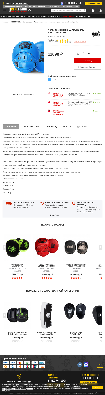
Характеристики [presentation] (30, 127)
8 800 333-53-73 (73, 3)
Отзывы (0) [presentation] (51, 127)
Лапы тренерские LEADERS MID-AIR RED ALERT (47, 265)
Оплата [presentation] (67, 127)
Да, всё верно (54, 6)
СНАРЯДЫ (31, 16)
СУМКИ (51, 16)
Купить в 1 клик (87, 67)
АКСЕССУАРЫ (41, 16)
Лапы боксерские (40, 22)
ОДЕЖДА (15, 16)
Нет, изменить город (70, 6)
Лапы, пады (27, 22)
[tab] (11, 126)
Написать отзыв (80, 42)
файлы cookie (22, 385)
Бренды (87, 16)
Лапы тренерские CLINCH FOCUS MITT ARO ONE (76, 265)
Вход (100, 10)
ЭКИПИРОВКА (6, 16)
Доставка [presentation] (82, 127)
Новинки (79, 16)
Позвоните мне (94, 3)
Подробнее (54, 215)
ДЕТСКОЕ (58, 16)
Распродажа (69, 16)
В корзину (87, 61)
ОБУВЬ (23, 16)
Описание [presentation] (11, 127)
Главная (5, 22)
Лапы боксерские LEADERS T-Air (17, 265)
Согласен (98, 388)
